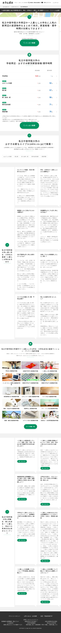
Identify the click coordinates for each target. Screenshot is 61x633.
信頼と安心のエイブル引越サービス (12, 624)
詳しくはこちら (22, 461)
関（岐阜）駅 (24, 156)
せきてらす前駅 (7, 156)
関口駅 (16, 156)
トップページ (55, 2)
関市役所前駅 (35, 156)
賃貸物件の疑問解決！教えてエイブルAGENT (10, 622)
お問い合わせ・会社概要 (30, 616)
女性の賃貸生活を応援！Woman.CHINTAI (51, 622)
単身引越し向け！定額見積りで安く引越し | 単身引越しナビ (42, 624)
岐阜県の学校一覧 (14, 6)
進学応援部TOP (6, 6)
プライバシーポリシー (14, 616)
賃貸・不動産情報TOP (46, 616)
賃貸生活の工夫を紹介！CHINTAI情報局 (31, 622)
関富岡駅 (44, 156)
